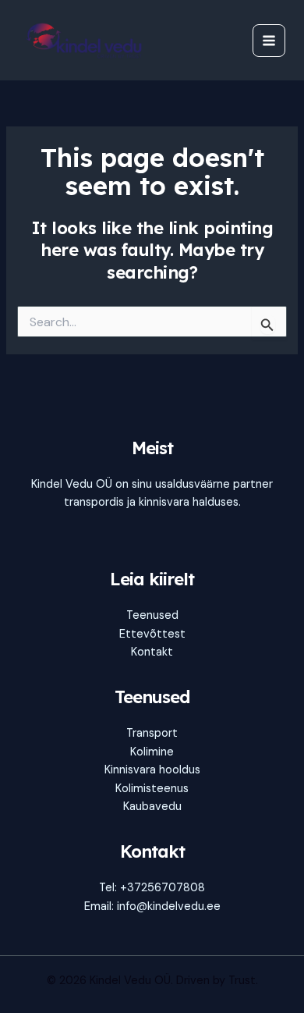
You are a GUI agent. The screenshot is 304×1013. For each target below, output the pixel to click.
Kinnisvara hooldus (152, 769)
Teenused (152, 615)
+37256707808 (162, 887)
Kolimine (152, 752)
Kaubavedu (152, 806)
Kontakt (152, 652)
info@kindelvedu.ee (169, 906)
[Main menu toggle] (269, 40)
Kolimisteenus (152, 788)
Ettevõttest (152, 634)
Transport (152, 733)
